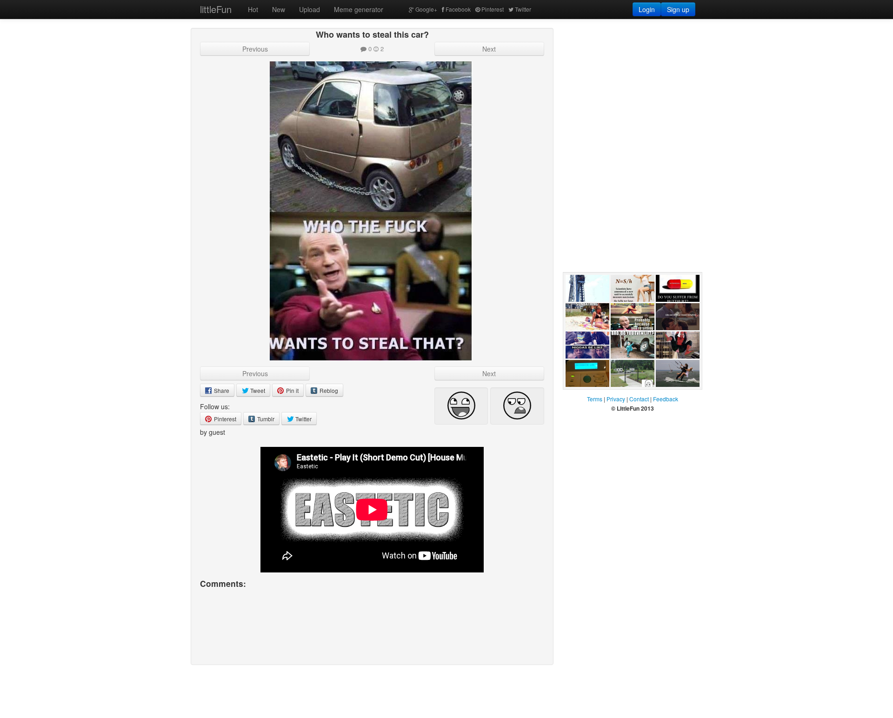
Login (647, 9)
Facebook (458, 9)
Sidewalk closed (624, 396)
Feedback (665, 399)
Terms (594, 399)
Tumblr (265, 419)
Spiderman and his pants (675, 368)
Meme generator (358, 9)
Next (489, 48)
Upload (309, 9)
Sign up (678, 9)
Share (221, 390)
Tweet (257, 390)
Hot (253, 9)
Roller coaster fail (586, 311)
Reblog (328, 390)
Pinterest (492, 9)
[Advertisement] (632, 86)
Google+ (426, 9)
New (278, 9)
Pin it (292, 390)
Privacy (615, 399)
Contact (639, 399)
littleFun (216, 9)
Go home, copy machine (586, 396)
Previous (255, 48)
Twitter (523, 9)
